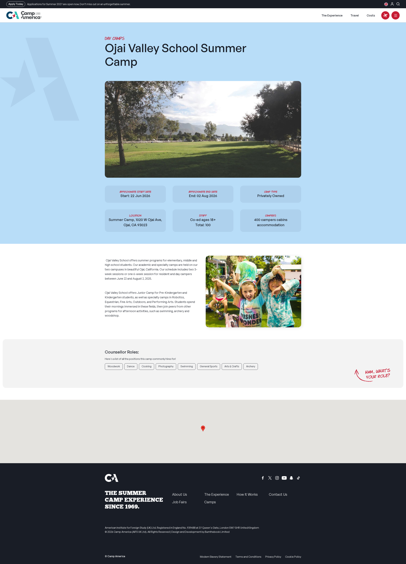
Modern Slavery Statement (215, 556)
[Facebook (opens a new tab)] (262, 478)
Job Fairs (179, 502)
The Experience (332, 15)
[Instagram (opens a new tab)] (277, 478)
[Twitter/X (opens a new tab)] (270, 478)
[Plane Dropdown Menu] (385, 15)
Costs (371, 15)
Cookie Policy (293, 556)
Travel (354, 15)
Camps (210, 502)
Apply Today (15, 4)
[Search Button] (398, 4)
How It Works (247, 494)
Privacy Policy (273, 556)
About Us (179, 494)
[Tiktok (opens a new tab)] (298, 478)
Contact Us (278, 494)
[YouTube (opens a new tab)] (284, 478)
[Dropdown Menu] (395, 15)
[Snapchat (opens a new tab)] (291, 478)
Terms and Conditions (248, 556)
